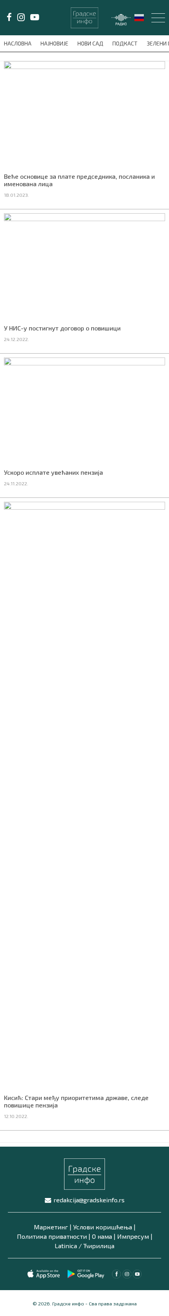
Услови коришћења (102, 1227)
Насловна (18, 43)
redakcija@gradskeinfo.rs (89, 1199)
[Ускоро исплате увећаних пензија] (84, 410)
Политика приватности (52, 1236)
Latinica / (68, 1245)
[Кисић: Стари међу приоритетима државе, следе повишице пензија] (84, 795)
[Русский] (139, 16)
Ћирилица (98, 1245)
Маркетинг (51, 1227)
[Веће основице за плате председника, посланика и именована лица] (84, 114)
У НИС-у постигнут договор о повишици (62, 328)
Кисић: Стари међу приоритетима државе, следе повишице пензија (76, 1101)
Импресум (133, 1236)
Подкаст (125, 43)
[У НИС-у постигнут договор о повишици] (84, 265)
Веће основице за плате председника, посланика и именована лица (79, 179)
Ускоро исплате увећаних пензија (53, 472)
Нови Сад (91, 43)
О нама (102, 1236)
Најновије (55, 43)
